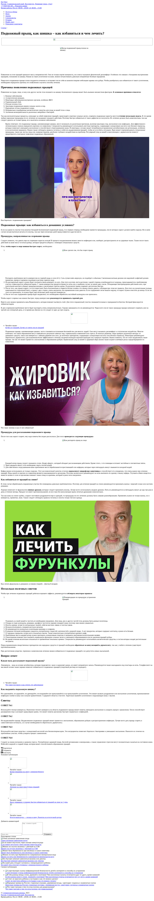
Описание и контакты (13, 24)
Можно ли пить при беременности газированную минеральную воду (27, 857)
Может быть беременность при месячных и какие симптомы (24, 853)
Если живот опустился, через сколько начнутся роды (21, 845)
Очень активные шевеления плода (14, 840)
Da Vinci (4, 2)
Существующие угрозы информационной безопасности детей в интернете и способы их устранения (44, 873)
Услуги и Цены (11, 12)
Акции (8, 16)
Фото (7, 14)
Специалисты (10, 18)
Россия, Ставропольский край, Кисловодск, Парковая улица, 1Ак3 (26, 4)
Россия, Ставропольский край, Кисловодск (17, 895)
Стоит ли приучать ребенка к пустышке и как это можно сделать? (30, 881)
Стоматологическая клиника (14, 893)
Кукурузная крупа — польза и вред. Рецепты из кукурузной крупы (36, 817)
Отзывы (8, 20)
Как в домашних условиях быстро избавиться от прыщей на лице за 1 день (39, 802)
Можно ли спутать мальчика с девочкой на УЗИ (19, 849)
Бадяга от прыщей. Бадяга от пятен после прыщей (24, 328)
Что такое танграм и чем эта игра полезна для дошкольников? (29, 889)
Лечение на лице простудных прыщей (24, 787)
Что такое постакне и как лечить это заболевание (24, 685)
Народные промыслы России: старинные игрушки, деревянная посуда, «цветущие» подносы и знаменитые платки (49, 885)
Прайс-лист (9, 22)
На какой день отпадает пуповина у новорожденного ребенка (24, 865)
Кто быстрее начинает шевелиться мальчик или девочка (22, 861)
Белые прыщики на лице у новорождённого (27, 772)
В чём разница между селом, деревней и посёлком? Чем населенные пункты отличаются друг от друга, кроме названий (51, 877)
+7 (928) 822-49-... (14, 6)
